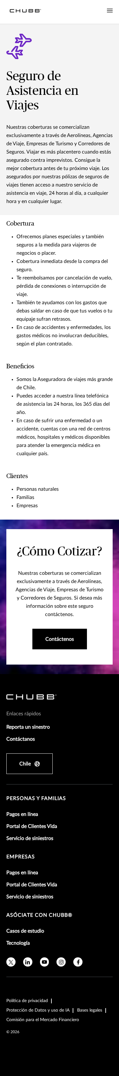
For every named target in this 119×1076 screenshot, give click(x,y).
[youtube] (44, 962)
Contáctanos (20, 739)
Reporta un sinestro (28, 727)
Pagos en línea (22, 814)
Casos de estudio (25, 931)
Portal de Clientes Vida (31, 826)
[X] (11, 962)
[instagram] (61, 962)
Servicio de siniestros (29, 838)
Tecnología (18, 943)
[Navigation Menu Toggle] (110, 11)
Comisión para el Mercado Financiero (42, 1020)
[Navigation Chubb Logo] (25, 12)
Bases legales (89, 1010)
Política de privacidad (27, 1001)
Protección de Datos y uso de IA (37, 1010)
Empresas (20, 856)
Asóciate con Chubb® (39, 915)
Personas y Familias (36, 798)
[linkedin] (27, 962)
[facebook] (78, 962)
